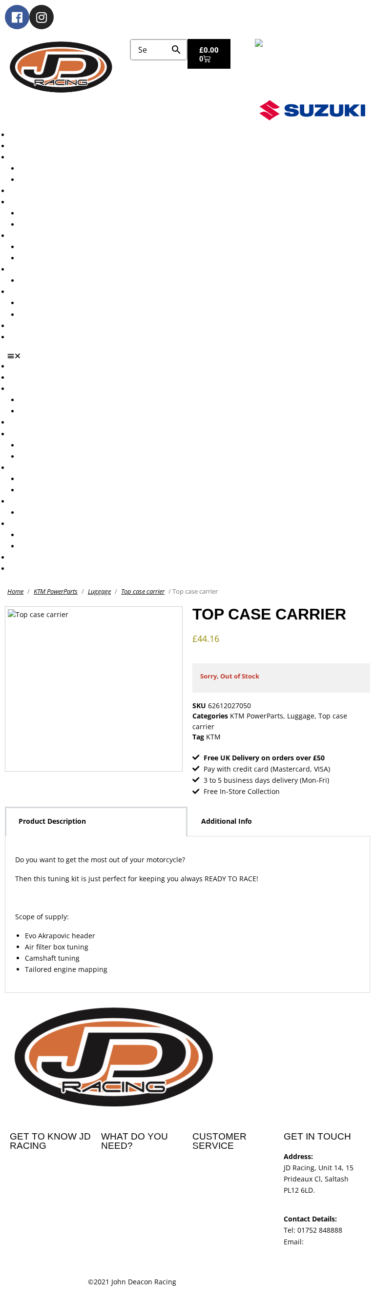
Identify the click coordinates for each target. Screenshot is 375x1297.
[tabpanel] (187, 914)
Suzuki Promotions (50, 258)
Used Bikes (27, 190)
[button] (191, 355)
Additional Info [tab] (226, 821)
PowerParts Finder (39, 269)
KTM (213, 736)
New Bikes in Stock (40, 202)
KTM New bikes (45, 168)
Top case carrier (143, 591)
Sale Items (36, 314)
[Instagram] (41, 17)
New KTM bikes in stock (58, 213)
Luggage (99, 591)
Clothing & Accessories (47, 291)
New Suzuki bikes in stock (62, 224)
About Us (25, 146)
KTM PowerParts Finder (58, 280)
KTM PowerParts (56, 591)
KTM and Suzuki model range (58, 157)
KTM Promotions (46, 247)
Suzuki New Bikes (48, 179)
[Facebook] (17, 17)
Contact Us (27, 337)
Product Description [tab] (52, 821)
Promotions (28, 235)
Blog (17, 325)
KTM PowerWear (46, 303)
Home (15, 591)
